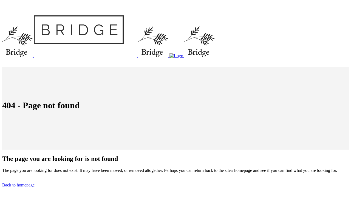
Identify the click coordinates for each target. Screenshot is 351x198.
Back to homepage (18, 185)
